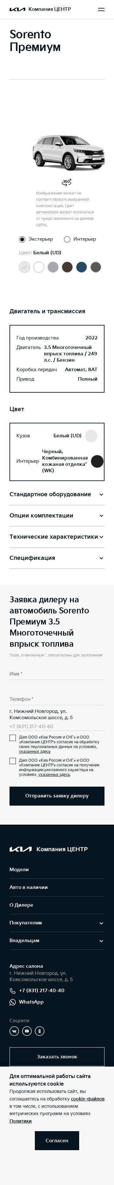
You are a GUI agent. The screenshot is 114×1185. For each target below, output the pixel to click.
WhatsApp (31, 1002)
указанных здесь (34, 751)
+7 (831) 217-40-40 (31, 727)
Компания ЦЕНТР (49, 9)
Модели (19, 870)
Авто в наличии (29, 887)
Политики (21, 1121)
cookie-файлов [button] (87, 1099)
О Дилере (21, 905)
